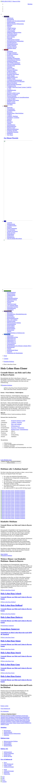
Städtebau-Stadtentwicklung (14, 32)
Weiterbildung (10, 234)
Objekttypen (10, 18)
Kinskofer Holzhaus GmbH (18, 420)
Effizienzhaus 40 (11, 338)
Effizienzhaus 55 (11, 340)
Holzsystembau (11, 36)
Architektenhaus (11, 110)
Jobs (5, 221)
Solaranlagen (10, 309)
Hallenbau (9, 25)
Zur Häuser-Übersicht (11, 138)
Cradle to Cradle (11, 29)
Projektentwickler (11, 86)
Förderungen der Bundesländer (15, 353)
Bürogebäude (10, 19)
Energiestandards (11, 292)
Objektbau (6, 16)
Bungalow (9, 111)
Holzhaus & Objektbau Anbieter (8, 714)
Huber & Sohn (10, 68)
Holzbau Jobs (4, 748)
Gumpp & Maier (11, 71)
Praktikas (9, 227)
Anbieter (6, 49)
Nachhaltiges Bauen (12, 34)
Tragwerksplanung (11, 35)
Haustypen (9, 107)
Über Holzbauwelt (5, 708)
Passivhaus (10, 296)
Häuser (5, 106)
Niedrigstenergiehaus (12, 298)
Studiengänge (10, 235)
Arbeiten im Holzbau (12, 231)
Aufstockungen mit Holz (13, 39)
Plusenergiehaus (11, 294)
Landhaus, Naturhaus (12, 116)
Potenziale (9, 38)
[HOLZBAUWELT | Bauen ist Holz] (10, 1)
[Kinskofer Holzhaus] (6, 385)
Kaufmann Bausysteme (13, 74)
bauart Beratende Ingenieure (14, 84)
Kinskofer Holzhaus (12, 61)
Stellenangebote (11, 224)
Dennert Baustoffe (11, 96)
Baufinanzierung (11, 103)
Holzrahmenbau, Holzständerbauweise (17, 314)
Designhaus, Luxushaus (13, 117)
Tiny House (10, 135)
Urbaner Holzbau (11, 28)
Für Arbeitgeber (11, 230)
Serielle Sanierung (11, 45)
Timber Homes (11, 75)
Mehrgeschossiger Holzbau (14, 322)
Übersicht (9, 351)
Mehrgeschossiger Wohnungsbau (15, 23)
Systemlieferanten (11, 90)
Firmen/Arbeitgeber (12, 228)
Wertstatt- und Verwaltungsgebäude (16, 21)
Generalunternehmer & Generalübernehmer (18, 97)
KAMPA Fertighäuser (12, 54)
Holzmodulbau (11, 327)
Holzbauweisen (8, 311)
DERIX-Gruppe (11, 78)
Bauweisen (10, 312)
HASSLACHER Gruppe (13, 93)
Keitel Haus (10, 55)
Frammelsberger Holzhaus (13, 60)
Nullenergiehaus (11, 295)
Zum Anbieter (4, 554)
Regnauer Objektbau (12, 70)
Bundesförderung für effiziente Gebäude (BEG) (19, 345)
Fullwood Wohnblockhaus (13, 64)
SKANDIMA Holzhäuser (13, 62)
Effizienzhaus (10, 301)
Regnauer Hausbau (12, 52)
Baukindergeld (10, 347)
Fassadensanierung (12, 42)
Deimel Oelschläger (12, 83)
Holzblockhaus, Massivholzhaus (15, 113)
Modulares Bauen (11, 48)
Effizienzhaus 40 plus (12, 337)
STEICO (9, 91)
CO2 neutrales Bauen (12, 305)
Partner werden (4, 706)
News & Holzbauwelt (6, 759)
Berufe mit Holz (11, 232)
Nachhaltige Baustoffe (12, 132)
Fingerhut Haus (11, 65)
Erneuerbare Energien (12, 307)
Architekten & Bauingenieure (14, 80)
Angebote (9, 222)
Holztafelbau (10, 315)
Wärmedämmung (11, 308)
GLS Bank (10, 104)
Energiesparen (7, 291)
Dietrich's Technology (12, 94)
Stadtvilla (9, 119)
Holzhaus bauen (11, 127)
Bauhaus (9, 120)
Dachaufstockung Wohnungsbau (15, 41)
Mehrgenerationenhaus (13, 129)
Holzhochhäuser (11, 22)
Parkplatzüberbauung (12, 44)
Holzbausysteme (11, 321)
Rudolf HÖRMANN (12, 77)
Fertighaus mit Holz (12, 130)
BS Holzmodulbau (11, 73)
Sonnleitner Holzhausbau (13, 58)
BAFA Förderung (11, 343)
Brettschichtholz (11, 328)
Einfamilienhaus (11, 124)
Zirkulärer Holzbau (12, 47)
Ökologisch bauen (11, 304)
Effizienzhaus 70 (11, 341)
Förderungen (7, 334)
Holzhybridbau (11, 325)
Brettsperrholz (10, 330)
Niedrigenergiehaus (12, 299)
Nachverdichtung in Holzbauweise (16, 332)
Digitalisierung (10, 237)
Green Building (11, 31)
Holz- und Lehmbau (12, 320)
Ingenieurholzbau (11, 324)
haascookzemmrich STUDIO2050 (15, 81)
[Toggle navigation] (1, 14)
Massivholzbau (11, 317)
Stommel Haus (10, 57)
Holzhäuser (10, 51)
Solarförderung (11, 344)
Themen (9, 26)
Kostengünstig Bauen (12, 350)
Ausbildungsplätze (11, 225)
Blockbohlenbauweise (12, 318)
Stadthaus (9, 114)
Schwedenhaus (11, 109)
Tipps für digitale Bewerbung (14, 238)
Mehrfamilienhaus (11, 126)
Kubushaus (10, 122)
